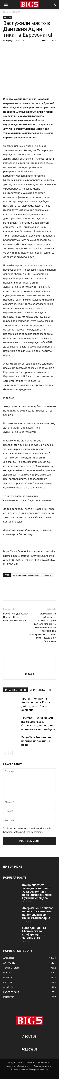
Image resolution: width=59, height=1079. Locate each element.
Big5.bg (9, 40)
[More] (36, 48)
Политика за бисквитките (18, 1065)
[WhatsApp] (29, 48)
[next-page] (11, 753)
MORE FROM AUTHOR (41, 690)
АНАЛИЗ (16, 12)
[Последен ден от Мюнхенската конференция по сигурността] (11, 932)
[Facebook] (6, 48)
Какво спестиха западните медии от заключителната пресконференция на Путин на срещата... (37, 891)
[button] (5, 4)
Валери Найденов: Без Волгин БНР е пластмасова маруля (16, 617)
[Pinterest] (21, 48)
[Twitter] (14, 48)
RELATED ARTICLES (15, 690)
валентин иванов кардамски (26, 575)
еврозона (46, 575)
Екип (20, 1062)
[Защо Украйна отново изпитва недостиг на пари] (11, 741)
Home (6, 12)
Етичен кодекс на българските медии (29, 1069)
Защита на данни (42, 1065)
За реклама (43, 1062)
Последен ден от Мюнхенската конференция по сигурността (34, 932)
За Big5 (11, 1062)
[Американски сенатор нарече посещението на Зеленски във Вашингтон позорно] (11, 912)
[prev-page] (5, 753)
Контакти (30, 1062)
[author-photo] (29, 669)
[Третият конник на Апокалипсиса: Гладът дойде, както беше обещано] (11, 702)
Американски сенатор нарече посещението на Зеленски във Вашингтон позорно (37, 913)
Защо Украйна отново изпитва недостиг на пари (36, 741)
